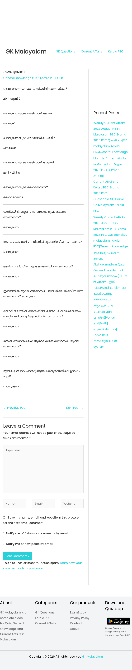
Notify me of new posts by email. (29, 544)
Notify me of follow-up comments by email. (37, 533)
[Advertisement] (66, 22)
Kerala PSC (115, 51)
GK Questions (65, 51)
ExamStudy (78, 612)
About (74, 629)
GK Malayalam (26, 51)
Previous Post (15, 408)
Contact (76, 623)
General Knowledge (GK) (21, 78)
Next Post (74, 408)
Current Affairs (91, 51)
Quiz (60, 78)
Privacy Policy (79, 618)
